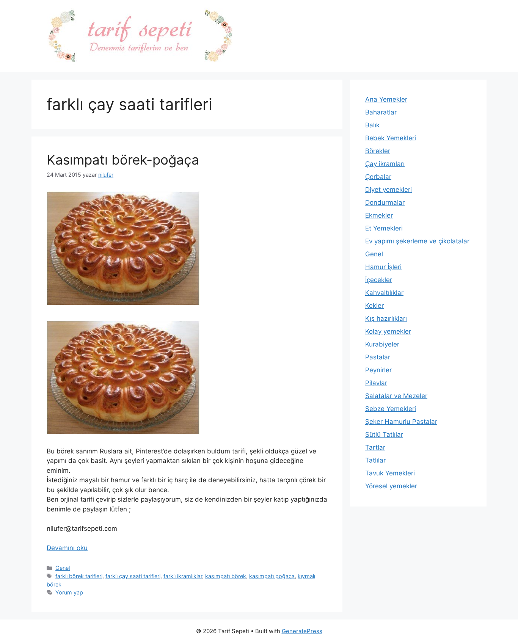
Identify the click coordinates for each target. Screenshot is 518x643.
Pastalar (377, 357)
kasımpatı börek (225, 576)
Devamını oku (67, 548)
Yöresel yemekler (391, 486)
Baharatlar (381, 112)
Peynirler (378, 370)
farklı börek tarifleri (78, 576)
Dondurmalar (385, 202)
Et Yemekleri (384, 228)
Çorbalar (378, 176)
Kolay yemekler (388, 331)
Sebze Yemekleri (390, 408)
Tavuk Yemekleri (390, 473)
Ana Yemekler (386, 99)
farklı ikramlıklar (182, 576)
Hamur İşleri (383, 267)
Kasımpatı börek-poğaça (123, 160)
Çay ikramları (385, 164)
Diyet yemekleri (388, 189)
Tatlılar (375, 460)
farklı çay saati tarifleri (132, 576)
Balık (372, 125)
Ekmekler (379, 215)
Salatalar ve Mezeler (396, 396)
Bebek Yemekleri (390, 138)
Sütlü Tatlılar (384, 434)
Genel (62, 568)
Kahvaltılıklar (384, 292)
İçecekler (378, 280)
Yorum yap (69, 592)
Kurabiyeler (382, 344)
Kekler (374, 305)
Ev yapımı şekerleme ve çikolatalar (417, 241)
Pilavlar (376, 383)
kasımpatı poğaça (272, 576)
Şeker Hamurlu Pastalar (401, 421)
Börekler (377, 151)
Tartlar (375, 447)
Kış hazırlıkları (386, 318)
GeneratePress (302, 631)
